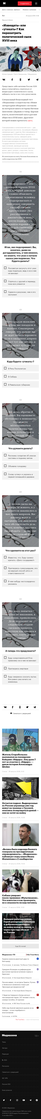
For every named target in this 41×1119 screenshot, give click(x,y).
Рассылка (5, 1066)
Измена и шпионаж (29, 9)
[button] (36, 3)
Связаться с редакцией (22, 713)
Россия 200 (6, 1084)
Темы (4, 1042)
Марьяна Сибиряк (7, 20)
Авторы (4, 1048)
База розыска (7, 1090)
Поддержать (24, 3)
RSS (5, 1060)
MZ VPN (5, 1078)
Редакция (5, 1054)
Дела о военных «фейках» (11, 9)
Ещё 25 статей (20, 946)
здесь (30, 121)
